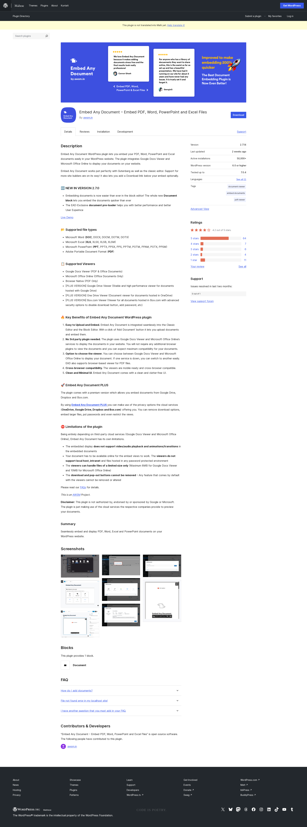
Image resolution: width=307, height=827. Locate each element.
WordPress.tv (135, 795)
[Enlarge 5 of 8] (136, 582)
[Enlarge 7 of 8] (177, 558)
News (16, 784)
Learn (130, 780)
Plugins (73, 790)
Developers (133, 790)
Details (68, 131)
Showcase (75, 780)
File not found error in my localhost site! (84, 700)
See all (242, 266)
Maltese (47, 810)
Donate (189, 790)
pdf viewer (240, 199)
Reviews (85, 131)
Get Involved (190, 780)
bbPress (246, 790)
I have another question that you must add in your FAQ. (93, 710)
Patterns (74, 795)
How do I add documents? (77, 690)
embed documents (236, 193)
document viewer (236, 186)
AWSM (76, 494)
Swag (188, 795)
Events (187, 784)
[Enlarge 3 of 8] (95, 614)
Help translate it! (176, 25)
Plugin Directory (21, 16)
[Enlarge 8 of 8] (177, 584)
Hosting (17, 790)
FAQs (83, 487)
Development (125, 131)
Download (238, 115)
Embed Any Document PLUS (89, 404)
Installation (103, 131)
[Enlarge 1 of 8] (95, 558)
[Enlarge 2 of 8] (95, 584)
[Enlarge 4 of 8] (136, 558)
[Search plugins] (46, 36)
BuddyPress (248, 795)
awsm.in (88, 117)
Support (241, 131)
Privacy (17, 795)
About (16, 780)
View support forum (202, 301)
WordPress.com (250, 780)
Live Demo (67, 217)
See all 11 (241, 179)
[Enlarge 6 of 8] (136, 607)
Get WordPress (292, 5)
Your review (197, 266)
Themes (74, 784)
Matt (244, 784)
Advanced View (200, 208)
